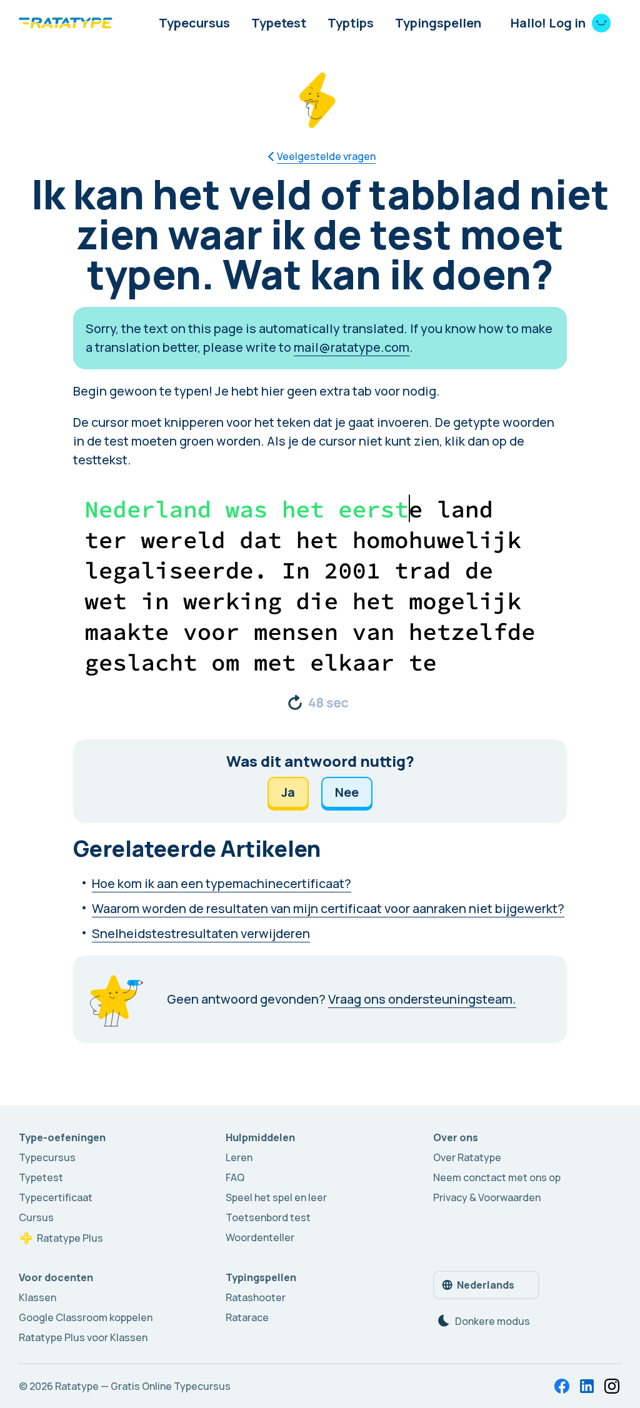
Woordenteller (260, 1237)
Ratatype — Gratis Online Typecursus (143, 1386)
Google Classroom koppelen (85, 1317)
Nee (347, 792)
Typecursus (194, 22)
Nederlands (485, 1285)
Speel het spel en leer (276, 1197)
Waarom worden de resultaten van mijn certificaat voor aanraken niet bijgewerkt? (328, 908)
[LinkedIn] (587, 1386)
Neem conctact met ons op (497, 1177)
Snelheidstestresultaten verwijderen (201, 933)
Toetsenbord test (268, 1217)
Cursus (36, 1217)
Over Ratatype (467, 1157)
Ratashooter (256, 1297)
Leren (239, 1157)
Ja (288, 792)
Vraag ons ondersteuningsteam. (422, 999)
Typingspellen (438, 22)
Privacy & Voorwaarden (487, 1197)
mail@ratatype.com (351, 347)
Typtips (351, 22)
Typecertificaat (55, 1197)
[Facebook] (561, 1386)
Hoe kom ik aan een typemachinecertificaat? (221, 883)
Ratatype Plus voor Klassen (83, 1337)
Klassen (37, 1297)
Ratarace (247, 1317)
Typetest (278, 22)
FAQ (235, 1177)
